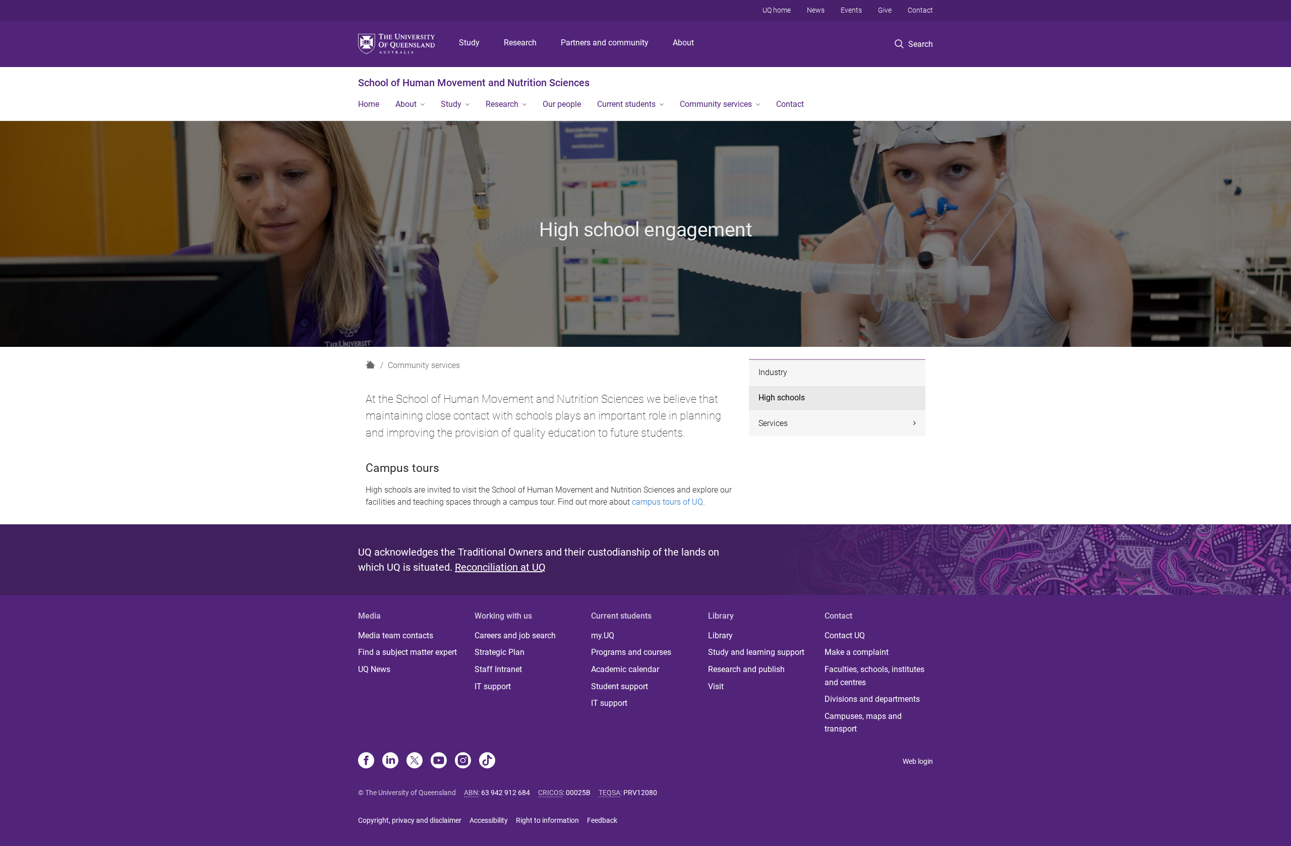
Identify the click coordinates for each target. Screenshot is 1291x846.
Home (368, 104)
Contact (920, 10)
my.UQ (602, 635)
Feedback (602, 820)
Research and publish (746, 669)
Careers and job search (515, 635)
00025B (578, 793)
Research (520, 42)
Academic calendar (625, 669)
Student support (619, 686)
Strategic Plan (499, 652)
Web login (918, 761)
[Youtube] (439, 761)
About (683, 42)
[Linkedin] (390, 761)
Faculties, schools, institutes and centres (874, 675)
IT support (493, 686)
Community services (716, 104)
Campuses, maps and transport (863, 722)
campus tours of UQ (667, 502)
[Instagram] (463, 761)
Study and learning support (756, 652)
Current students (626, 104)
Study (469, 42)
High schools (781, 397)
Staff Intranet (498, 669)
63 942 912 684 (505, 793)
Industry (772, 372)
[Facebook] (366, 761)
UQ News (374, 669)
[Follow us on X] (414, 761)
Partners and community (605, 42)
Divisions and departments (872, 699)
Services (773, 423)
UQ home (776, 10)
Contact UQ (845, 635)
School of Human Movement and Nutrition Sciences (474, 83)
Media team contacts (395, 635)
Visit (716, 686)
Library (720, 635)
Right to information (547, 820)
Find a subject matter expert (407, 652)
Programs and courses (631, 652)
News (816, 10)
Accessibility (489, 820)
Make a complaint (857, 652)
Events (851, 10)
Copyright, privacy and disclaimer (409, 820)
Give (885, 10)
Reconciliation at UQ (500, 567)
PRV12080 (640, 793)
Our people (562, 104)
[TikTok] (487, 761)
